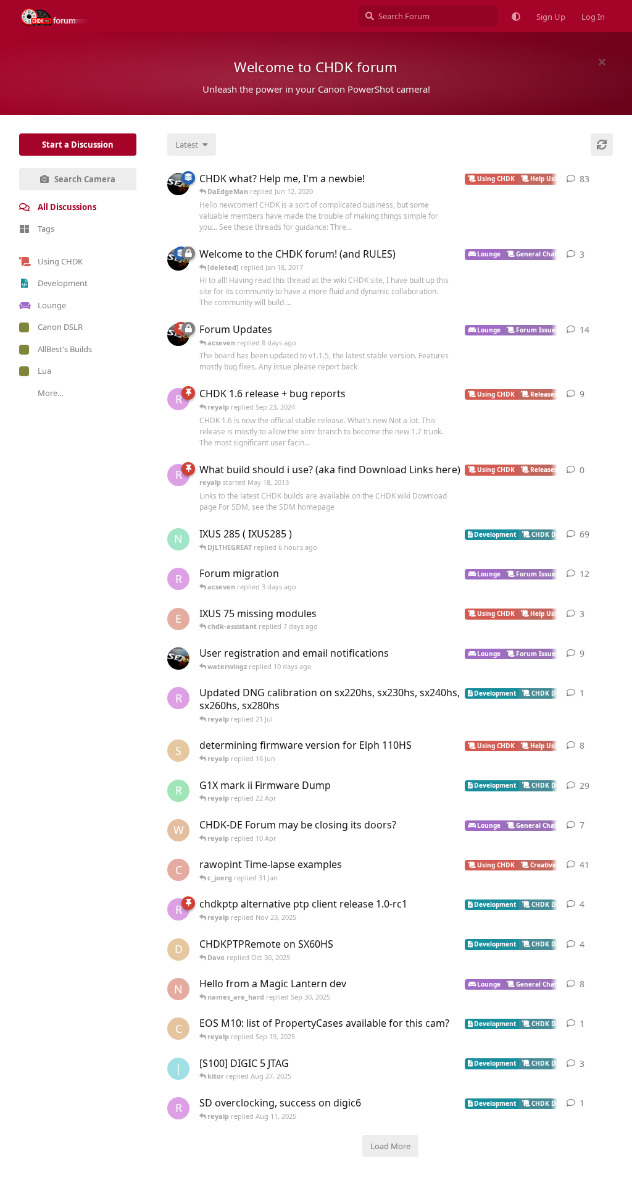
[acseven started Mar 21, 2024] (178, 658)
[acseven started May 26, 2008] (178, 184)
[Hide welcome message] (602, 62)
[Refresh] (602, 144)
